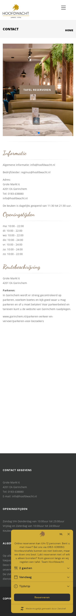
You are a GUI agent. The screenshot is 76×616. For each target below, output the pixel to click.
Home (69, 30)
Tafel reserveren (37, 90)
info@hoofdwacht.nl (42, 165)
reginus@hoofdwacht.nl (36, 172)
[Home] (16, 10)
